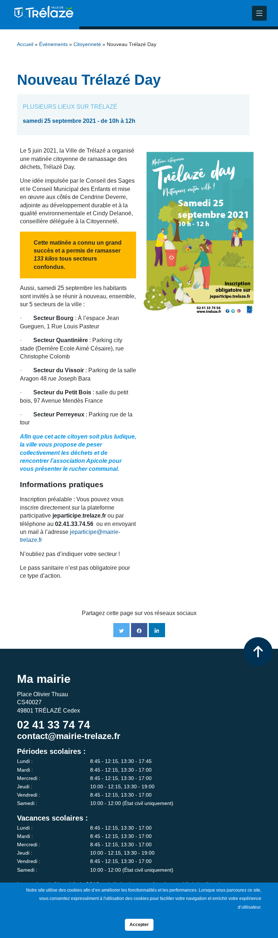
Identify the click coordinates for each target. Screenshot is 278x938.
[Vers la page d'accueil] (43, 14)
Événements (53, 44)
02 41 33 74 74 (53, 725)
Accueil (25, 44)
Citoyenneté (87, 44)
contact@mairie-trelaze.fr (68, 736)
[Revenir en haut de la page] (258, 651)
